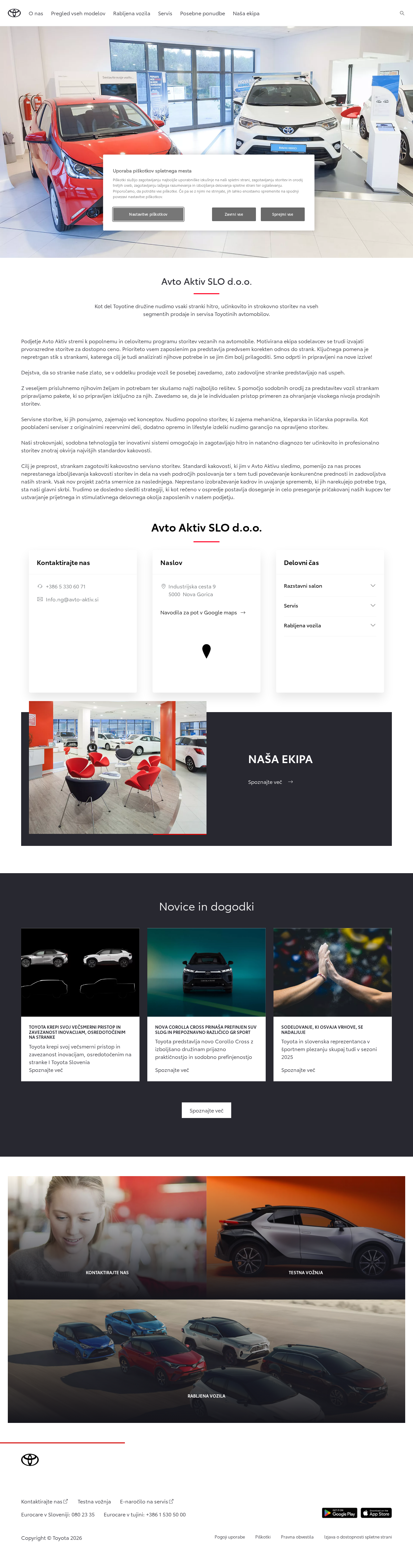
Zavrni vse (234, 214)
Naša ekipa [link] (246, 13)
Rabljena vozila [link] (131, 13)
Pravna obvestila (297, 1536)
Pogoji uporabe (230, 1536)
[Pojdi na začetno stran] (14, 13)
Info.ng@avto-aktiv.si (72, 599)
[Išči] (402, 13)
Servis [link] (165, 13)
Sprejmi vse (282, 214)
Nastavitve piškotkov (148, 214)
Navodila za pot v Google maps (203, 612)
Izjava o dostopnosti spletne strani (358, 1536)
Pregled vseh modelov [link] (78, 13)
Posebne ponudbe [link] (202, 13)
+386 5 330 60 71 (66, 586)
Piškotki (263, 1536)
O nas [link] (36, 13)
